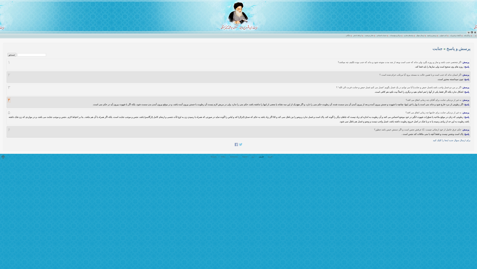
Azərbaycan (234, 157)
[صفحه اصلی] (475, 32)
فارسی (261, 157)
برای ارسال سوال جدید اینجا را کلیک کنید (451, 140)
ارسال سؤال (420, 35)
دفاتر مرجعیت (369, 35)
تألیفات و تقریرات (455, 35)
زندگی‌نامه (467, 35)
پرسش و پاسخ (431, 35)
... (474, 35)
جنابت (437, 48)
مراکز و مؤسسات (395, 35)
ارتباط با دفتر (357, 35)
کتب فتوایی (443, 35)
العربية (270, 157)
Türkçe (223, 157)
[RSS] (472, 32)
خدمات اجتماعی (381, 35)
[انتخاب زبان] (469, 32)
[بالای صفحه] (3, 157)
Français (214, 157)
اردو (253, 157)
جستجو (12, 55)
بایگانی (348, 35)
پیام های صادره (408, 35)
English (244, 157)
